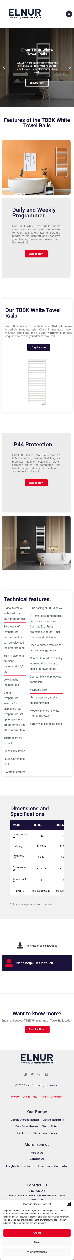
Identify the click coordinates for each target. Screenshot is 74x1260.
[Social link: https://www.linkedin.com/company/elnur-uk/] (47, 1074)
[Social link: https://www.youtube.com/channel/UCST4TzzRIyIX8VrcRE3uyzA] (40, 1074)
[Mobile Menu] (69, 14)
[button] (69, 1204)
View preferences (37, 1251)
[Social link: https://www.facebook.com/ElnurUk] (26, 1074)
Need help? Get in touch (34, 963)
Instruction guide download (42, 945)
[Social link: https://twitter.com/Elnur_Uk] (33, 1074)
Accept (37, 1232)
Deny (37, 1242)
